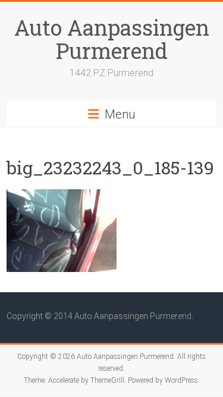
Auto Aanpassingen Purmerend (111, 39)
